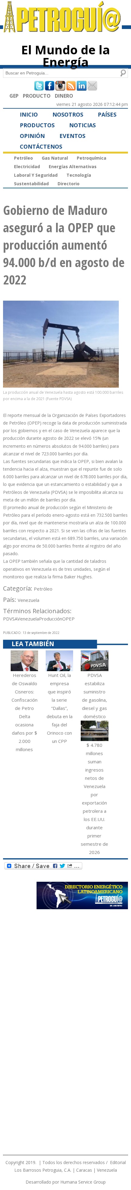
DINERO (64, 95)
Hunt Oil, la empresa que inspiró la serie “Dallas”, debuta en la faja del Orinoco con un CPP (60, 708)
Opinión (32, 135)
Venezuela (28, 600)
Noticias (82, 125)
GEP (14, 95)
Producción (50, 619)
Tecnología (78, 175)
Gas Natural (55, 158)
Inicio (29, 114)
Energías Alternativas (73, 166)
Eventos (72, 135)
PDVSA (10, 619)
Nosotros (67, 114)
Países (107, 114)
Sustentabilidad (31, 183)
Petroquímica (91, 158)
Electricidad (27, 166)
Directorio (69, 183)
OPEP (68, 619)
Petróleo (23, 158)
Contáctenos (41, 146)
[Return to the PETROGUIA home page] (62, 29)
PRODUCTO (37, 95)
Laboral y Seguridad (36, 175)
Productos (37, 125)
